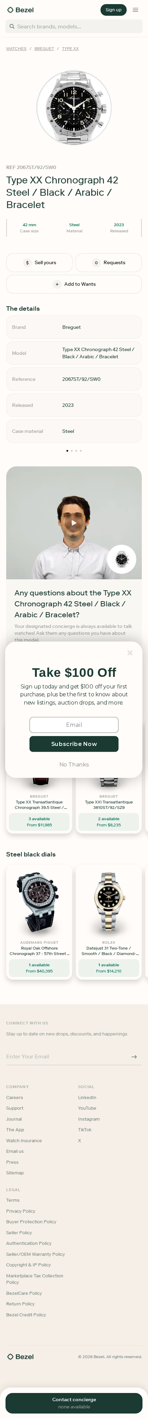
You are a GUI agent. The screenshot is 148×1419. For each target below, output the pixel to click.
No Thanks (74, 764)
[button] (74, 672)
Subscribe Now (74, 743)
